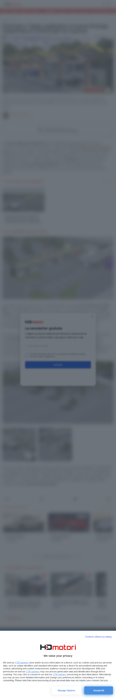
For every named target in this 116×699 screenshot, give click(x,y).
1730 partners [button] (22, 662)
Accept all (98, 690)
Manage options (66, 690)
